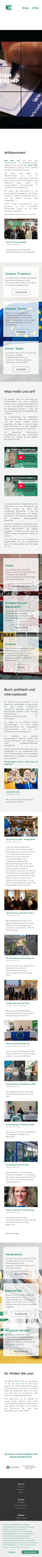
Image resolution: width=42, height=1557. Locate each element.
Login (27, 7)
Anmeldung (21, 1313)
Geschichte (21, 292)
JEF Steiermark (17, 1384)
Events (21, 667)
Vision (21, 1492)
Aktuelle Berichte (21, 586)
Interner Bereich (21, 1518)
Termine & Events (21, 1505)
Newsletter (21, 1502)
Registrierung (21, 1351)
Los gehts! (31, 214)
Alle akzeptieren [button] (30, 1552)
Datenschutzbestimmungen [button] (19, 1547)
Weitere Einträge (12, 1233)
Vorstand (21, 369)
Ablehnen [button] (11, 1552)
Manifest (21, 331)
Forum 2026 (21, 627)
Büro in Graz (21, 1274)
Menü (36, 7)
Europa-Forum (21, 1508)
